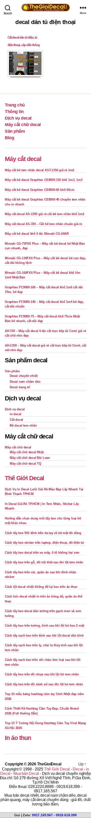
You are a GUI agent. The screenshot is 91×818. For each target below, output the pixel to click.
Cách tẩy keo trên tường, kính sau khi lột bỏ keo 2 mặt (44, 625)
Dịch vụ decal (18, 118)
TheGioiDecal (49, 764)
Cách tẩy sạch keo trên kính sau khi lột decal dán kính (44, 635)
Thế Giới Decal (24, 478)
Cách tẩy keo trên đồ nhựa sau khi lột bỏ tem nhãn (42, 674)
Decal (78, 769)
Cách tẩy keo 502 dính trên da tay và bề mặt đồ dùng (43, 533)
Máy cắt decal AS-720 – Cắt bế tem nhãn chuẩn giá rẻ (43, 224)
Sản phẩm (15, 131)
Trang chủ (15, 105)
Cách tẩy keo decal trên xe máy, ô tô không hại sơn (42, 552)
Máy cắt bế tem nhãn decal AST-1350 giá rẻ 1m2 (39, 170)
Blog (9, 137)
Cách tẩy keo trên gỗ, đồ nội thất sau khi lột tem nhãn (44, 562)
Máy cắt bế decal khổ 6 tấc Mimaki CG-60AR (37, 233)
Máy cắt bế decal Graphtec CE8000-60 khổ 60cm (39, 190)
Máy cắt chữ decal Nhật (27, 452)
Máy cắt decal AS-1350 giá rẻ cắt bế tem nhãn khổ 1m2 (44, 214)
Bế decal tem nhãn (23, 425)
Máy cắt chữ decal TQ (25, 463)
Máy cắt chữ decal (23, 124)
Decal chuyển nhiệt (24, 376)
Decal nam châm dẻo (25, 381)
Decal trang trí (20, 387)
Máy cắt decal (23, 158)
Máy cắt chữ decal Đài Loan (30, 458)
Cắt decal (16, 419)
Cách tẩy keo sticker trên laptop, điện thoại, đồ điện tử (44, 542)
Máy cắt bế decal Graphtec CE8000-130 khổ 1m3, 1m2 (43, 180)
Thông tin (14, 111)
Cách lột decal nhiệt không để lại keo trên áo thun (41, 587)
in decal (15, 414)
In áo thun (18, 737)
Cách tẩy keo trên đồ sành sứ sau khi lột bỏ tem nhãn (44, 684)
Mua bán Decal (26, 773)
